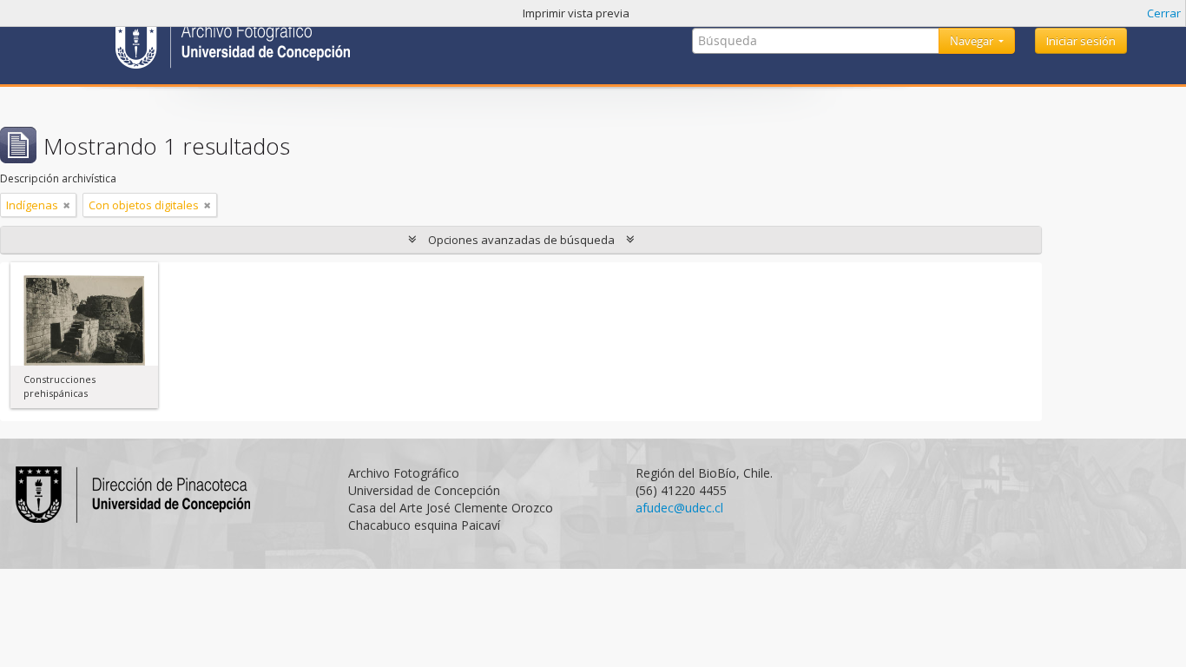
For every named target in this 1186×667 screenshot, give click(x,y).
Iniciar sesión (1081, 41)
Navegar (973, 41)
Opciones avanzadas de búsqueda (521, 240)
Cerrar (1164, 13)
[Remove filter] (66, 205)
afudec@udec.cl (679, 507)
